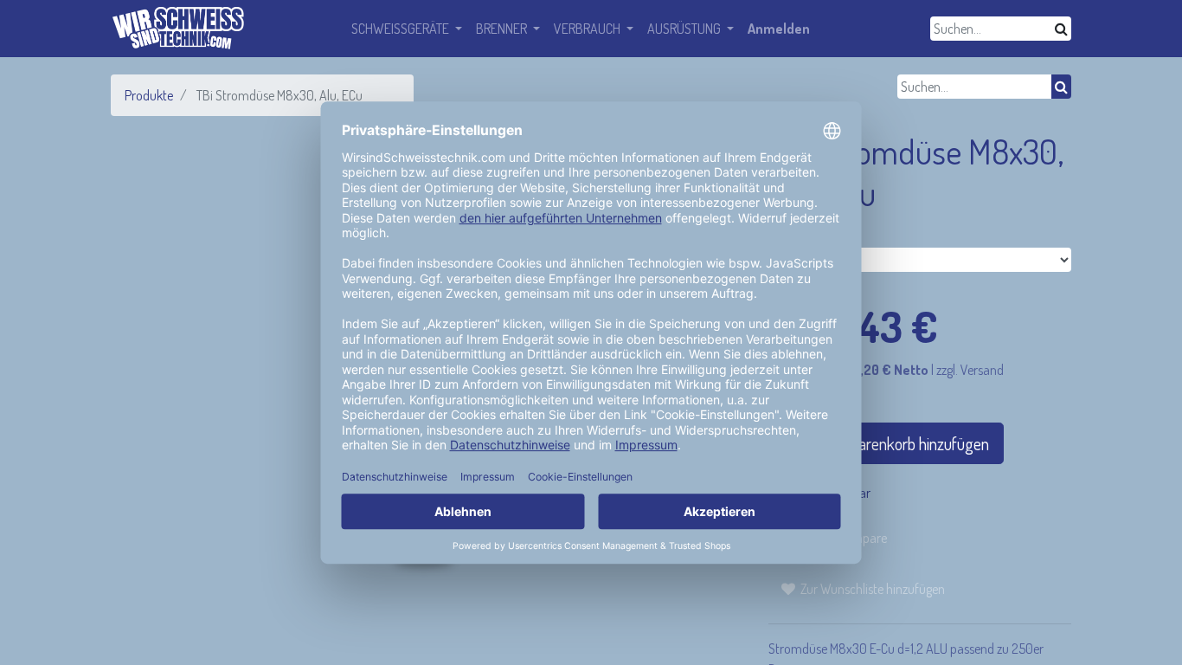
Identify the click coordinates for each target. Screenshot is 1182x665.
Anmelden (779, 28)
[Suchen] (1061, 28)
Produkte (149, 95)
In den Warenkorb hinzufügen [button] (894, 443)
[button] (863, 588)
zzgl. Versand (970, 369)
